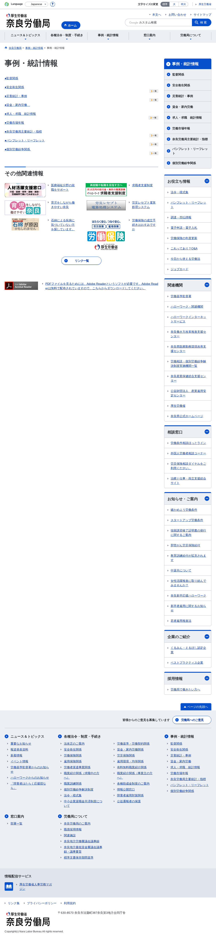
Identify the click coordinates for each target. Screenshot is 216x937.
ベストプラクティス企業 (187, 662)
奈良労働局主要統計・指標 (190, 139)
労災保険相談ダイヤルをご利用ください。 (188, 466)
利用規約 (70, 903)
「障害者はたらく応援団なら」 (28, 786)
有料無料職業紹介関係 (132, 767)
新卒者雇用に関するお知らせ (188, 608)
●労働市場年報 (14, 122)
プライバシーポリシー (42, 903)
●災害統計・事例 (16, 96)
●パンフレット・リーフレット (25, 140)
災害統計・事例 (182, 96)
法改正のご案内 (74, 743)
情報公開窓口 (126, 789)
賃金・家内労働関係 (130, 749)
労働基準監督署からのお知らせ (30, 769)
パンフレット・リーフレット (190, 151)
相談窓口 (175, 432)
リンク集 (14, 903)
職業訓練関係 (73, 783)
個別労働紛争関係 (184, 163)
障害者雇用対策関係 (130, 795)
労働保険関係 (73, 755)
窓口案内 (17, 816)
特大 (183, 4)
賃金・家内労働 (182, 106)
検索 (203, 22)
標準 (164, 4)
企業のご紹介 (178, 637)
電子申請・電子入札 (184, 227)
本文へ (156, 14)
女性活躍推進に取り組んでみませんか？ (188, 583)
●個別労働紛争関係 (18, 149)
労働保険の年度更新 (184, 238)
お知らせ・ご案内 (182, 499)
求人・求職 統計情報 (187, 117)
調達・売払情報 (181, 217)
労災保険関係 (126, 755)
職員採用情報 (73, 829)
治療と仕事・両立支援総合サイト (188, 481)
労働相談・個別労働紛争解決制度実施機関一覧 (188, 363)
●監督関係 (11, 78)
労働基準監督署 (181, 296)
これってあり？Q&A (184, 248)
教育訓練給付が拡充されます (188, 558)
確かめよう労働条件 (184, 509)
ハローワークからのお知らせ (30, 777)
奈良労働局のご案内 (77, 823)
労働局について (76, 816)
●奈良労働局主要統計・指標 (23, 131)
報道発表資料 (19, 749)
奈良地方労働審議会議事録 (81, 841)
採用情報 (175, 679)
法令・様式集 (179, 192)
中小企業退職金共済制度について (83, 803)
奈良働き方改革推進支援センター (188, 334)
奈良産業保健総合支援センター (188, 378)
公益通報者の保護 (129, 801)
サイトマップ (202, 14)
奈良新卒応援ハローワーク (188, 595)
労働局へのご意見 (192, 720)
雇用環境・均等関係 (130, 761)
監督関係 (178, 74)
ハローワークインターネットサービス (188, 319)
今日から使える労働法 (185, 258)
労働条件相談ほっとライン (188, 443)
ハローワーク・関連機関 (187, 306)
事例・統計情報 (185, 64)
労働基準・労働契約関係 (133, 743)
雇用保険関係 (73, 761)
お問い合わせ (177, 14)
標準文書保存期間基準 (78, 857)
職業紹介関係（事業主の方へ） (135, 775)
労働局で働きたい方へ (185, 689)
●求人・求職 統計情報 (20, 113)
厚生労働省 (205, 4)
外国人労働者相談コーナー (188, 453)
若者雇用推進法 (181, 620)
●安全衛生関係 (14, 87)
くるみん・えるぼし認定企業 (188, 650)
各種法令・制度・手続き (82, 736)
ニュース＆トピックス (27, 736)
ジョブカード (179, 269)
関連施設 (70, 835)
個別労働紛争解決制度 (78, 789)
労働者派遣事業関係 (77, 767)
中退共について (181, 570)
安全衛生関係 (181, 85)
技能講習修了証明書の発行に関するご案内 (188, 533)
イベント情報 (19, 761)
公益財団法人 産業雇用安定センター (188, 393)
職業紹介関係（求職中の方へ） (81, 775)
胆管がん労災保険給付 (185, 545)
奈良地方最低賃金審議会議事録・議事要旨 (83, 849)
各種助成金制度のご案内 (133, 783)
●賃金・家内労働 (17, 105)
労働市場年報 (181, 128)
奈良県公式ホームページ (187, 416)
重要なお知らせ (21, 743)
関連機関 (175, 285)
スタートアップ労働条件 (187, 520)
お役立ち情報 (178, 181)
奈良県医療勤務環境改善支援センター (188, 349)
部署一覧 (16, 823)
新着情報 (16, 755)
